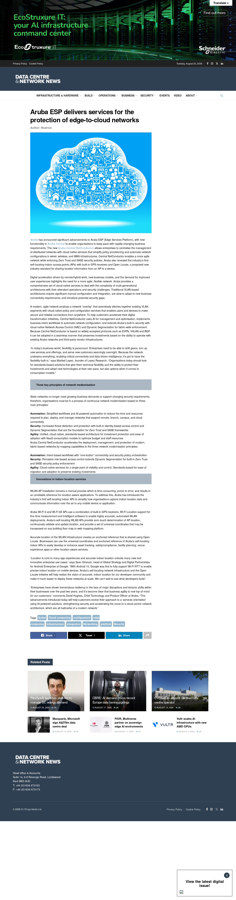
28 (54, 707)
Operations (107, 95)
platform (106, 624)
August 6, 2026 (186, 731)
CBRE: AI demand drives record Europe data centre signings (114, 699)
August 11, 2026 (125, 731)
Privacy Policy (20, 63)
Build (89, 95)
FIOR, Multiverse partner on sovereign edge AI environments (129, 722)
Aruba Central (56, 243)
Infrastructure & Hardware (58, 95)
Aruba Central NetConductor (76, 248)
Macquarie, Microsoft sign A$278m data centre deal (66, 722)
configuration (82, 618)
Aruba (34, 239)
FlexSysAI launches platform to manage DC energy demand (51, 699)
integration (74, 624)
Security (146, 95)
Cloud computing (60, 618)
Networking (90, 624)
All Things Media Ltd (31, 809)
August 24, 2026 (40, 707)
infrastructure (55, 624)
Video (178, 95)
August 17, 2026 (103, 707)
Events (164, 95)
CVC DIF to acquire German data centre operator (176, 699)
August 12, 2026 (63, 731)
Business (128, 95)
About (190, 95)
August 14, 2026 (164, 707)
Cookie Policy (36, 63)
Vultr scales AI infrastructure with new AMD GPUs (192, 722)
